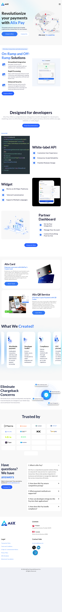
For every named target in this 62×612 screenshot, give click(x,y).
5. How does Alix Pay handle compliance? (38, 508)
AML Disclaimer (5, 556)
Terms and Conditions (6, 546)
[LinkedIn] (38, 547)
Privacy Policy (4, 552)
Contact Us (24, 34)
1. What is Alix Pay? (35, 465)
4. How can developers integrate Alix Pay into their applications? (41, 500)
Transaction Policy (5, 543)
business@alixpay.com (13, 482)
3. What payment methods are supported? (39, 492)
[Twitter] (34, 547)
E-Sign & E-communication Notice (9, 549)
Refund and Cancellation (7, 559)
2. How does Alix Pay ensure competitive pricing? (38, 484)
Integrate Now (9, 34)
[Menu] (60, 4)
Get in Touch (11, 283)
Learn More (38, 312)
